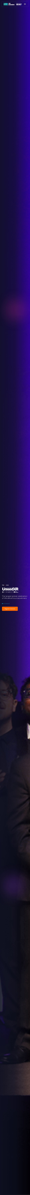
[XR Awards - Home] (12, 4)
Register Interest (10, 609)
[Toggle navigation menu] (25, 4)
